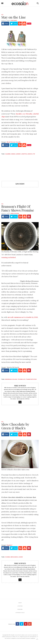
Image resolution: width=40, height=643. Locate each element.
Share (6, 23)
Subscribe (20, 609)
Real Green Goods (13, 142)
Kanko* (9, 545)
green (13, 154)
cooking (7, 557)
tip (34, 154)
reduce (30, 154)
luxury (20, 557)
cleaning (8, 154)
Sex (2, 14)
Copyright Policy (20, 612)
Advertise (20, 606)
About (20, 602)
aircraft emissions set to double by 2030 (23, 317)
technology (21, 379)
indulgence (14, 557)
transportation (31, 379)
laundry (18, 154)
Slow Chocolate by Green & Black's (15, 426)
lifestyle (24, 154)
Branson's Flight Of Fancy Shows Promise (17, 208)
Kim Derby (14, 20)
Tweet (15, 23)
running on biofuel (8, 257)
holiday (14, 379)
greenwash (8, 379)
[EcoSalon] (20, 3)
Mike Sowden (15, 213)
